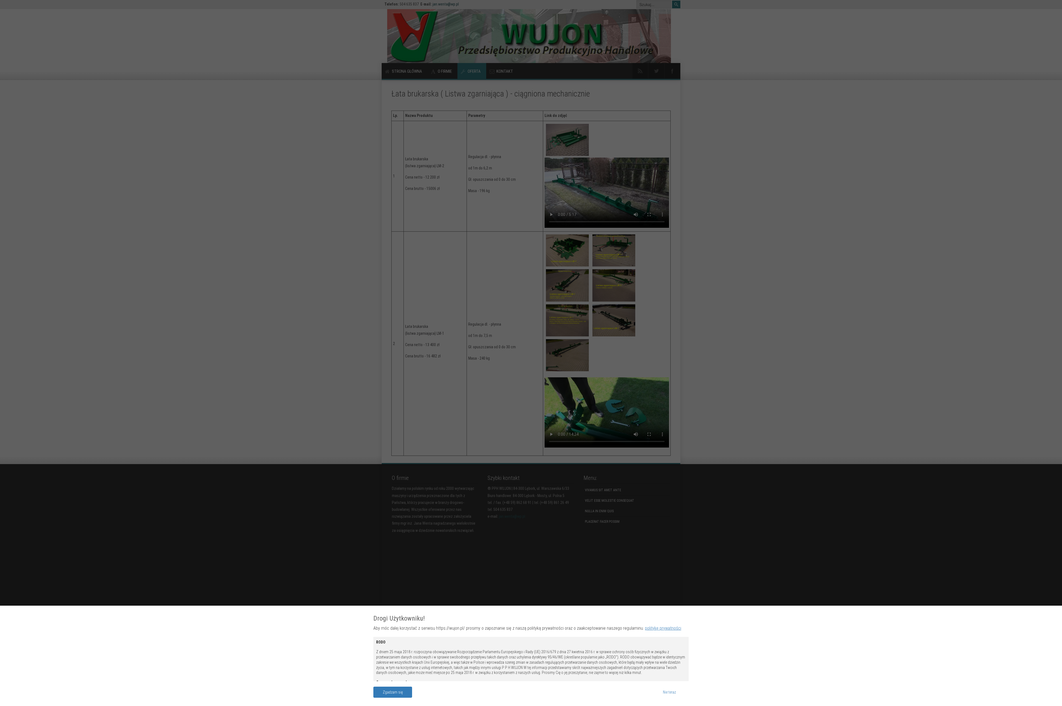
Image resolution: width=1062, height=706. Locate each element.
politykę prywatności (663, 628)
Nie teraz (669, 692)
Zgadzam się (393, 692)
